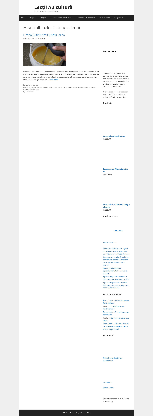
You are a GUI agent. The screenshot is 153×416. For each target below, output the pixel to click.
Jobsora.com (108, 387)
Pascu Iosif (107, 300)
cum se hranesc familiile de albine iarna (38, 87)
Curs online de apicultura (86, 18)
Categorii (43, 18)
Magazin (32, 18)
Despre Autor (119, 18)
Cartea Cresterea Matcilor (61, 18)
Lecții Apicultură (53, 7)
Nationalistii (108, 360)
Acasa (23, 18)
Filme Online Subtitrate (112, 358)
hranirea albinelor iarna (31, 90)
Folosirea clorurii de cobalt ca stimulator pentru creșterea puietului (116, 326)
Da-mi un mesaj (104, 18)
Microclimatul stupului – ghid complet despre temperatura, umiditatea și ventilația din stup (116, 251)
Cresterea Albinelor (32, 85)
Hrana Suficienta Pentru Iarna (44, 35)
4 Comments (29, 92)
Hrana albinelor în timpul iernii (63, 87)
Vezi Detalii (118, 231)
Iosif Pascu (107, 382)
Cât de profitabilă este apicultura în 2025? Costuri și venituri (115, 271)
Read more (53, 79)
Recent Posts (109, 242)
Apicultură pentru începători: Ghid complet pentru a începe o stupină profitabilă (116, 285)
